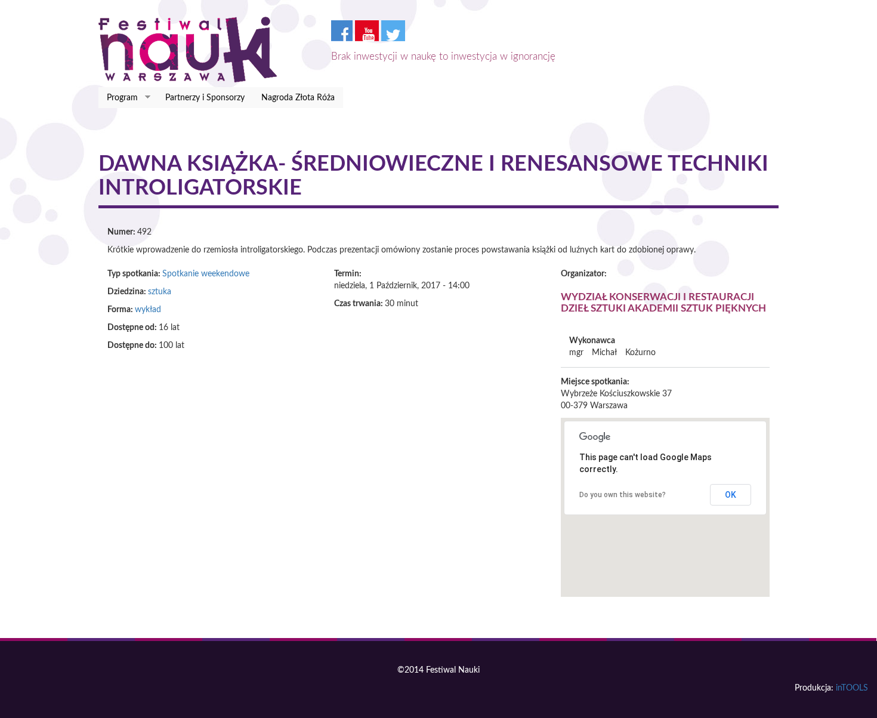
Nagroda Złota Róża (298, 98)
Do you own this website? (622, 495)
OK (730, 495)
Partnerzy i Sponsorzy (205, 98)
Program (118, 98)
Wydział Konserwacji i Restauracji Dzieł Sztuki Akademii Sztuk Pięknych (663, 302)
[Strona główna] (192, 49)
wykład (148, 310)
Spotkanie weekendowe (205, 274)
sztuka (159, 292)
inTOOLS (852, 688)
